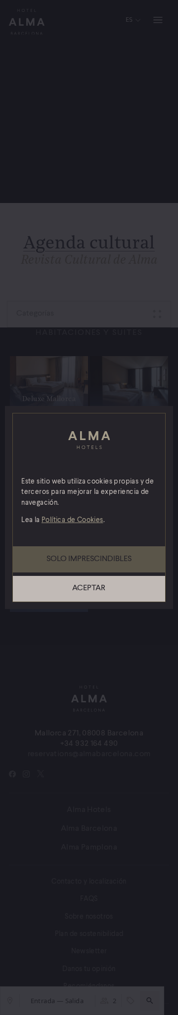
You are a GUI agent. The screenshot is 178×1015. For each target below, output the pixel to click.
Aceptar (88, 588)
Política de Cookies (72, 520)
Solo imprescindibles (89, 559)
